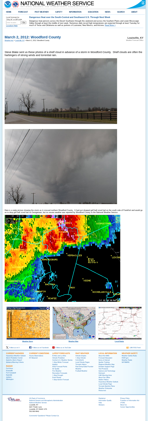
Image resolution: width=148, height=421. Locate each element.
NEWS (107, 12)
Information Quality (105, 400)
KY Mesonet (33, 358)
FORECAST (23, 12)
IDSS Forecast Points (59, 366)
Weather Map (73, 341)
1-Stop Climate (80, 358)
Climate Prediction (58, 358)
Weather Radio (127, 360)
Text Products (103, 369)
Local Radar (119, 341)
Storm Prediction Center (14, 358)
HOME (8, 12)
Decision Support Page (106, 366)
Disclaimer (102, 398)
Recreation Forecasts (59, 373)
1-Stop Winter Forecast (60, 362)
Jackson (9, 377)
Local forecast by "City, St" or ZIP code (14, 18)
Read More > (110, 25)
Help (100, 402)
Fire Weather (56, 371)
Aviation (55, 364)
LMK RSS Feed (134, 347)
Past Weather (82, 353)
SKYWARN (125, 362)
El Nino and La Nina (59, 356)
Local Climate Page (105, 384)
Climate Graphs (80, 356)
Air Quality (55, 369)
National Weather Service (38, 402)
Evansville (9, 370)
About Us (123, 405)
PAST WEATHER (42, 12)
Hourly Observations (36, 356)
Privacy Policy (125, 398)
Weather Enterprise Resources (105, 389)
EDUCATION (93, 12)
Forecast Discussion (105, 358)
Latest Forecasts (61, 353)
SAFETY (58, 12)
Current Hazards (15, 353)
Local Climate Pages (82, 362)
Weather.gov (9, 40)
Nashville (9, 375)
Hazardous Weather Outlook (16, 356)
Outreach (102, 373)
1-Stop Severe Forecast (60, 379)
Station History (104, 379)
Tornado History (80, 364)
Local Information (108, 353)
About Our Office (104, 377)
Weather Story (27, 341)
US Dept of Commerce (37, 398)
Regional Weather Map (106, 364)
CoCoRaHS (79, 360)
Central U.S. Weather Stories (62, 360)
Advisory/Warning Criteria (15, 362)
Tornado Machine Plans (107, 386)
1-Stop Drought (57, 375)
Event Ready (56, 377)
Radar (9, 366)
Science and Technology (107, 371)
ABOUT (134, 12)
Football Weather (81, 371)
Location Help (11, 26)
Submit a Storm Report (14, 360)
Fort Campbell (11, 373)
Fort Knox (9, 368)
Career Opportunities (127, 407)
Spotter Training (104, 362)
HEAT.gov (125, 358)
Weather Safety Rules (129, 356)
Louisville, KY (19, 40)
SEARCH (120, 12)
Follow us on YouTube (63, 347)
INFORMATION (75, 12)
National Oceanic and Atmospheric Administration (46, 400)
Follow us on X (14, 347)
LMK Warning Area (105, 375)
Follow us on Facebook (40, 347)
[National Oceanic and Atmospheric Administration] (7, 4)
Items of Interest (104, 360)
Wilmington (10, 379)
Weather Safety (130, 353)
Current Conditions (39, 353)
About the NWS (104, 356)
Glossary (101, 405)
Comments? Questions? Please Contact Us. (44, 415)
